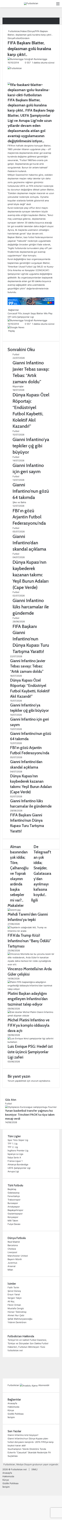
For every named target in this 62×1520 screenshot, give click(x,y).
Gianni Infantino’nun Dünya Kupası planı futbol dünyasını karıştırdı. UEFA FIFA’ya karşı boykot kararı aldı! (31, 1442)
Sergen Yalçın (15, 1298)
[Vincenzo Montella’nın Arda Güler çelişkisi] (31, 964)
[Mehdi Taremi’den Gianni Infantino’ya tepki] (14, 909)
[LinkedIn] (9, 334)
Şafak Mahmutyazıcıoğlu (20, 1318)
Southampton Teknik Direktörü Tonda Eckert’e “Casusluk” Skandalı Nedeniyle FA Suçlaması (29, 1452)
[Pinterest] (1, 1490)
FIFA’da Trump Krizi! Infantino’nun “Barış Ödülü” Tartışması (29, 940)
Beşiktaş (12, 1189)
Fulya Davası (14, 1224)
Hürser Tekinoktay (17, 1312)
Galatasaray (14, 1192)
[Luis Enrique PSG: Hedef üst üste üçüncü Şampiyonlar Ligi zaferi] (31, 1042)
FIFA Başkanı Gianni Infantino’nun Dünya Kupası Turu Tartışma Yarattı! (31, 639)
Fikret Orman (14, 1305)
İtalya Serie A (14, 1157)
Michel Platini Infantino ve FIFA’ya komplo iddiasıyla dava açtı (28, 1025)
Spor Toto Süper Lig (18, 1140)
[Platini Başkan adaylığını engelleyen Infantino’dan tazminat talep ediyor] (31, 989)
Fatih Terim (13, 1287)
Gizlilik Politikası (16, 1413)
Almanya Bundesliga (18, 1164)
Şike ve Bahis (19, 502)
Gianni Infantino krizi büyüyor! (23, 1435)
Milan (10, 1269)
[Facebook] (0, 1490)
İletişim (11, 1417)
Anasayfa (12, 1403)
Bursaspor (13, 1203)
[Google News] (16, 327)
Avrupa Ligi (13, 1171)
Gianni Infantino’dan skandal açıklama (29, 543)
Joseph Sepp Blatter (32, 313)
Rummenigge (40, 59)
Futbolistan (14, 31)
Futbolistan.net (19, 1469)
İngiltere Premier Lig (18, 1150)
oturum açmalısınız (40, 1080)
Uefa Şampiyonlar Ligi (23, 317)
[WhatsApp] (11, 334)
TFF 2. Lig (13, 1147)
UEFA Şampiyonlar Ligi (19, 1168)
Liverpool (12, 1252)
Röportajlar (18, 386)
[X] (8, 334)
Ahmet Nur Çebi (16, 1315)
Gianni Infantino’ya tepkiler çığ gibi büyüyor (31, 446)
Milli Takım (13, 1220)
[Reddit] (10, 334)
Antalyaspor (14, 1206)
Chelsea (12, 1248)
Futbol (17, 38)
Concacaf (12, 313)
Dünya (31, 31)
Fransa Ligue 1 (15, 1161)
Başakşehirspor (15, 1210)
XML (34, 1469)
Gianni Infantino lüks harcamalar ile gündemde (31, 607)
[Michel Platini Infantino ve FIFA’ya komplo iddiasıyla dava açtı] (31, 1015)
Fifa (20, 313)
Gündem (25, 38)
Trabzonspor (14, 1199)
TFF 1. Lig (12, 1143)
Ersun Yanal (14, 1294)
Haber (24, 31)
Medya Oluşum (24, 1464)
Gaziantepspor (15, 1213)
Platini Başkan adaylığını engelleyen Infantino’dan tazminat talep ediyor (28, 998)
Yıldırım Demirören (17, 1322)
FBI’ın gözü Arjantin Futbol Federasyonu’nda (29, 517)
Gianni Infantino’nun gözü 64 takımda (31, 491)
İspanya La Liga (15, 1154)
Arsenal (11, 1266)
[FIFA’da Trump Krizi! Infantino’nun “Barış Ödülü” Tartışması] (31, 931)
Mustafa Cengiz (16, 1308)
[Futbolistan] (31, 3)
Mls (46, 313)
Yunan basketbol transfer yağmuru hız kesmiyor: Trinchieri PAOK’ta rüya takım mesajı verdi (30, 1114)
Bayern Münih (15, 1259)
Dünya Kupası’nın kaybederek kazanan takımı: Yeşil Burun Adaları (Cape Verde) (31, 574)
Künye (11, 1410)
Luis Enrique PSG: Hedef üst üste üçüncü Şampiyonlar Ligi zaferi (30, 1051)
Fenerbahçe (14, 1196)
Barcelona (13, 1245)
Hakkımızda (13, 1406)
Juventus (12, 1262)
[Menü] (58, 5)
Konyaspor (13, 1217)
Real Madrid (14, 1241)
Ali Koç (11, 1301)
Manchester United (18, 1255)
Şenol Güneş (14, 1291)
